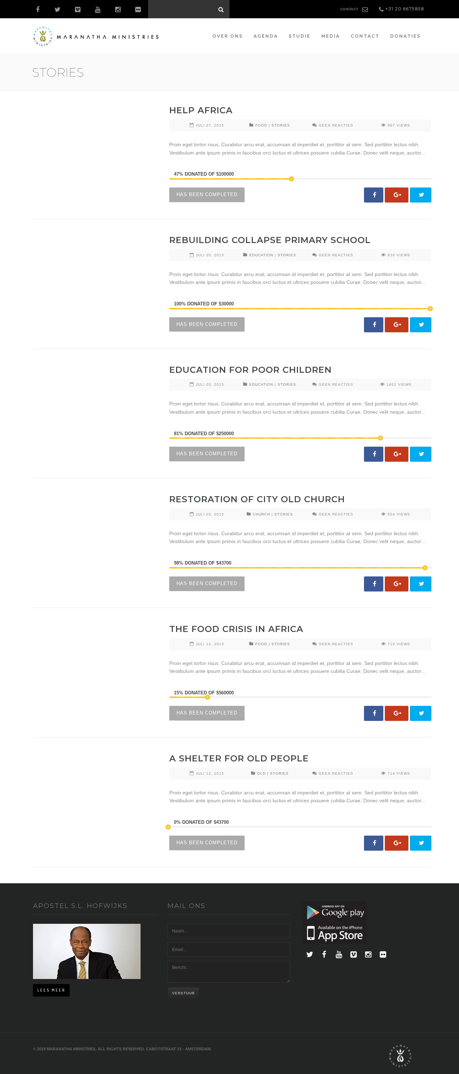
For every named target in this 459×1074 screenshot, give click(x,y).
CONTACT (349, 9)
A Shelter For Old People (239, 758)
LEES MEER (51, 990)
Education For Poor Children (250, 370)
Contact (365, 36)
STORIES (280, 125)
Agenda (266, 36)
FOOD (261, 125)
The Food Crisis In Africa (236, 629)
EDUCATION (261, 255)
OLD (261, 773)
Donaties (405, 36)
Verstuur (183, 993)
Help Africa (201, 110)
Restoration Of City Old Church (257, 499)
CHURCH (261, 514)
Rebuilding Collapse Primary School (270, 240)
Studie (300, 36)
